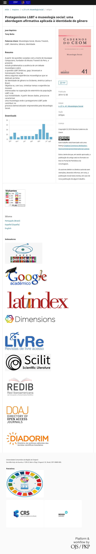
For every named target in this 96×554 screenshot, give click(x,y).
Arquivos (15, 9)
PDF (63, 83)
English (8, 228)
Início (7, 9)
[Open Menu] (5, 2)
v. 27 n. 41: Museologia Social (32, 9)
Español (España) (12, 224)
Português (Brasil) (12, 221)
